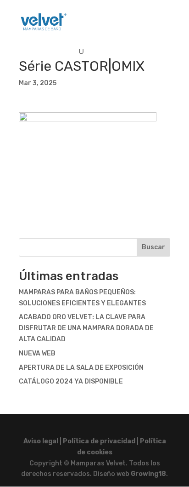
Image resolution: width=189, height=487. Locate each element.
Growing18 (148, 474)
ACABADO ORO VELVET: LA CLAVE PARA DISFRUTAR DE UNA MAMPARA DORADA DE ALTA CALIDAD (86, 328)
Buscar (153, 247)
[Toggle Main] (147, 18)
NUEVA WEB (37, 353)
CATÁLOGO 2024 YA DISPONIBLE (71, 381)
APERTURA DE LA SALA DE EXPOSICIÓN (81, 368)
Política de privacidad (99, 441)
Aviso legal (40, 441)
